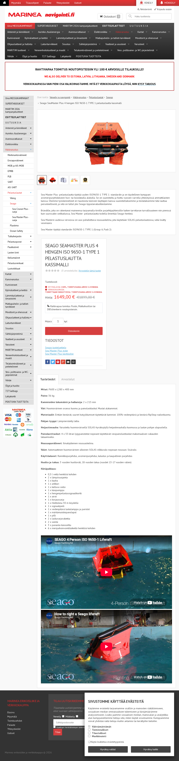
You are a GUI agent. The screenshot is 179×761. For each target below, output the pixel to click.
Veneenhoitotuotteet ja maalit (49, 50)
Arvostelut (68, 379)
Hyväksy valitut (108, 749)
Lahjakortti (65, 56)
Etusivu (11, 712)
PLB (9, 176)
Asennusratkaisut (77, 31)
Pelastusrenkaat (15, 263)
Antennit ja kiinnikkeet (18, 31)
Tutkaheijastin (15, 236)
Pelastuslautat (15, 192)
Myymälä (16, 2)
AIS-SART (12, 187)
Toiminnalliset (100, 729)
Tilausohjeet (32, 2)
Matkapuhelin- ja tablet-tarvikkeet (113, 38)
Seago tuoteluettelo (55, 347)
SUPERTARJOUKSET (47, 25)
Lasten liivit (13, 252)
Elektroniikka (100, 31)
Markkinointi (99, 736)
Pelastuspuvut (15, 241)
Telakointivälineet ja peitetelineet (91, 50)
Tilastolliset (99, 733)
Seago (13, 203)
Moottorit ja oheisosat (146, 38)
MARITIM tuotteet (16, 50)
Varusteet (139, 44)
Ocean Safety (16, 230)
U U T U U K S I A (139, 25)
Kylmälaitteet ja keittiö (36, 38)
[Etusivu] (4, 3)
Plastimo (14, 225)
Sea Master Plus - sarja (20, 219)
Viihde (10, 56)
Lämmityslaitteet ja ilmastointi (71, 38)
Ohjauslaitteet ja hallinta (19, 44)
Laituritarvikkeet (49, 44)
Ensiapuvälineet (15, 160)
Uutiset (77, 2)
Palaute (47, 2)
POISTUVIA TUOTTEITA (88, 56)
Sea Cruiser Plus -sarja (20, 210)
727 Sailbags (49, 56)
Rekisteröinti (146, 9)
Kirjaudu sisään (164, 9)
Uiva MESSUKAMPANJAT (20, 25)
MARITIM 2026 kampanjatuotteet (80, 25)
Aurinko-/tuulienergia (49, 31)
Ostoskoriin (74, 331)
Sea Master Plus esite (56, 350)
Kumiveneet (13, 38)
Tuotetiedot (47, 379)
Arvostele (90, 270)
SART (10, 181)
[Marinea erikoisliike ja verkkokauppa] (43, 14)
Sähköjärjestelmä (88, 44)
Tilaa (57, 732)
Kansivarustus (159, 31)
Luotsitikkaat (14, 268)
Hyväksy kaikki (151, 749)
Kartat (141, 31)
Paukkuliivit (13, 247)
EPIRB (10, 171)
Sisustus (66, 44)
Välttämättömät (101, 726)
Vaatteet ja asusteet (115, 44)
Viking (13, 198)
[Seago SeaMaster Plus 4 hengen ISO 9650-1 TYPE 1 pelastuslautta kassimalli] (106, 143)
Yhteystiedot (62, 2)
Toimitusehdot (14, 720)
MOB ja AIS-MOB (16, 165)
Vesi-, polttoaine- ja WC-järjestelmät (135, 50)
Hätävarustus (122, 31)
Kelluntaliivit (14, 257)
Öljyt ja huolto (29, 56)
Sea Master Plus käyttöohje (59, 353)
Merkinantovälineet (17, 155)
